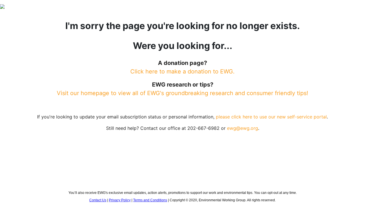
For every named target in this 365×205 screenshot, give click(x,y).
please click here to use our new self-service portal (271, 117)
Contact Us (97, 200)
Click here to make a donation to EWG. (182, 71)
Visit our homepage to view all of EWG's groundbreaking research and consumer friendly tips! (182, 93)
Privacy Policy (120, 200)
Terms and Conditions (150, 200)
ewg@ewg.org (242, 128)
